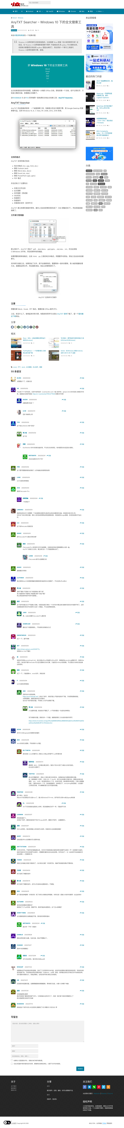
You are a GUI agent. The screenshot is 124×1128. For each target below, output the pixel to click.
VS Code (93, 184)
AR (105, 171)
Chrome (73, 11)
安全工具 (104, 190)
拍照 (88, 197)
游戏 (95, 200)
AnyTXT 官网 (62, 314)
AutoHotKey (90, 174)
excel (15, 367)
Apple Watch (98, 171)
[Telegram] (89, 1087)
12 (33, 343)
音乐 (100, 210)
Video (107, 180)
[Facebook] (85, 1087)
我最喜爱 (97, 194)
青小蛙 (32, 30)
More (100, 11)
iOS (39, 11)
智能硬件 (100, 197)
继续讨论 (13, 1090)
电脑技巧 (102, 200)
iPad (106, 177)
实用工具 (89, 194)
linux (94, 180)
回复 (82, 378)
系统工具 (107, 203)
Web (82, 11)
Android (30, 11)
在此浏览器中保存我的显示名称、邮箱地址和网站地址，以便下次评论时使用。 (37, 1064)
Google (95, 177)
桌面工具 (108, 197)
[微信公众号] (94, 1087)
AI (22, 11)
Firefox (89, 177)
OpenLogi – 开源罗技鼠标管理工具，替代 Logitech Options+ (104, 95)
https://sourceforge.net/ (30, 696)
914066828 (17, 98)
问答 (95, 210)
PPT (19, 367)
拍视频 (94, 197)
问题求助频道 (19, 35)
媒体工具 (97, 190)
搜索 (40, 367)
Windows (62, 11)
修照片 (96, 187)
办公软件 (35, 367)
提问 (48, 1095)
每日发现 (89, 200)
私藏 (88, 203)
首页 (16, 11)
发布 (48, 1086)
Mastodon (97, 1093)
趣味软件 (89, 210)
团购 (109, 187)
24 (71, 355)
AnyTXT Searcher (65, 98)
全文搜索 (29, 367)
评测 (103, 207)
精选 (91, 11)
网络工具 (89, 207)
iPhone (89, 180)
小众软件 (13, 1123)
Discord (110, 1093)
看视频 (109, 200)
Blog (97, 174)
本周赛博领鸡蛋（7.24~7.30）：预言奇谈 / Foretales (104, 121)
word (23, 367)
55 (38, 30)
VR (87, 184)
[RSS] (108, 1087)
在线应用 (89, 190)
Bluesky (103, 1093)
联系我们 (13, 1088)
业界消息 (89, 187)
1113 (27, 98)
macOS (50, 11)
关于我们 (13, 1086)
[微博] (99, 1087)
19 (33, 355)
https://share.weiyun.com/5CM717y (28, 649)
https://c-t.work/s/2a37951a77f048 (44, 394)
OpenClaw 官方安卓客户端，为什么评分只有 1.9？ (104, 108)
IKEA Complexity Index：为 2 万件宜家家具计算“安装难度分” (104, 133)
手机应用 (104, 194)
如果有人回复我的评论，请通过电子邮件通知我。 (29, 1060)
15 (71, 343)
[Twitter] (103, 1087)
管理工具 (94, 203)
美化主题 (97, 207)
